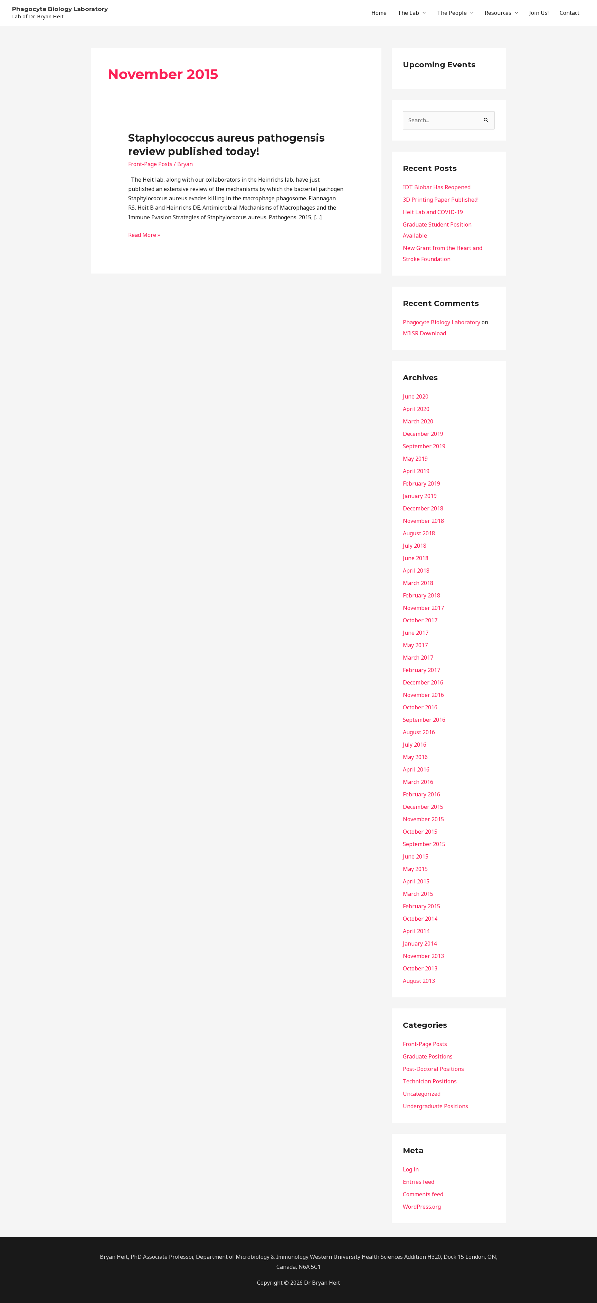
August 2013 (419, 981)
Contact (569, 13)
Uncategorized (421, 1094)
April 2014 (416, 931)
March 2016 (418, 782)
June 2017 (415, 632)
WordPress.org (422, 1206)
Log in (411, 1169)
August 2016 (419, 732)
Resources (498, 13)
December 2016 (423, 682)
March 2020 (418, 421)
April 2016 (416, 769)
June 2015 (415, 856)
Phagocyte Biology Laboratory (60, 9)
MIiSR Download (424, 333)
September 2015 (424, 844)
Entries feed (418, 1182)
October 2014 (420, 918)
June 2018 (415, 558)
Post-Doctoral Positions (433, 1069)
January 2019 (420, 496)
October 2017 (420, 620)
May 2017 (415, 645)
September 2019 (424, 446)
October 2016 (420, 707)
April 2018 (416, 570)
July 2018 (414, 545)
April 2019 (416, 471)
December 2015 (423, 807)
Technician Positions (430, 1081)
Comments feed (423, 1194)
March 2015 (418, 894)
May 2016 (415, 757)
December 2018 (423, 508)
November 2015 (423, 819)
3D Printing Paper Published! (440, 199)
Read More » (144, 234)
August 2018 (419, 533)
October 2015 (420, 831)
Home (379, 13)
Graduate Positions (428, 1056)
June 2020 (415, 396)
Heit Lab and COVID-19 (433, 212)
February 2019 (421, 483)
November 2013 (423, 956)
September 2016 (424, 720)
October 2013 (420, 968)
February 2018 (421, 595)
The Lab (408, 13)
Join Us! (539, 13)
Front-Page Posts (150, 164)
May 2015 (415, 869)
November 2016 (423, 695)
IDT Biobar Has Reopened (437, 187)
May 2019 (415, 458)
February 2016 (421, 794)
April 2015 (416, 881)
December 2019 (423, 434)
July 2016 (414, 744)
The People (452, 13)
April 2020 (416, 409)
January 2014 (420, 943)
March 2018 (418, 583)
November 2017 (423, 608)
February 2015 (421, 906)
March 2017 (418, 657)
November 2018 (423, 521)
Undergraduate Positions (435, 1106)
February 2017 (421, 670)
